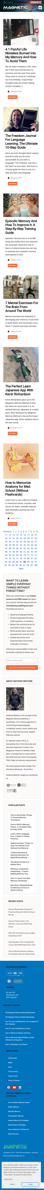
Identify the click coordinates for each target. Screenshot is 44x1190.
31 (13, 541)
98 (28, 565)
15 (21, 535)
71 (28, 555)
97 (24, 565)
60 (21, 552)
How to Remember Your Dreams (16, 1044)
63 (32, 552)
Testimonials (12, 1058)
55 (36, 548)
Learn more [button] (8, 1179)
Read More (28, 769)
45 (32, 545)
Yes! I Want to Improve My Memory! (22, 667)
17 (28, 535)
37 (36, 541)
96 (20, 565)
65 (6, 555)
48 (10, 548)
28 (36, 538)
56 (6, 552)
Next (21, 568)
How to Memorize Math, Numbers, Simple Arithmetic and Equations (19, 1039)
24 (21, 538)
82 (36, 558)
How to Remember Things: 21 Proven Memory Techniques (21, 817)
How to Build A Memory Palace (19, 1102)
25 (25, 538)
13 (13, 535)
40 (13, 545)
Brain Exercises (13, 1134)
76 (13, 558)
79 (25, 558)
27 (32, 538)
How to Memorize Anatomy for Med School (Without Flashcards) (18, 488)
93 (9, 565)
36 (32, 541)
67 (13, 555)
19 (36, 535)
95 (17, 565)
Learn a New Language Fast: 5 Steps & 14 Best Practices (20, 836)
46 (36, 545)
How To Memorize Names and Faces (18, 1033)
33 (21, 541)
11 (6, 535)
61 (25, 552)
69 (21, 555)
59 (17, 552)
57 (10, 552)
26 (28, 538)
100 (35, 565)
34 (25, 541)
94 (13, 565)
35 (28, 541)
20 (6, 538)
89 (28, 562)
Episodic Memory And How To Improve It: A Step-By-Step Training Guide (21, 227)
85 (13, 562)
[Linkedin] (20, 1087)
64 (36, 552)
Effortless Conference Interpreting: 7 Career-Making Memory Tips (20, 871)
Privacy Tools (12, 1076)
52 (25, 548)
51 (21, 548)
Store (10, 1067)
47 (6, 548)
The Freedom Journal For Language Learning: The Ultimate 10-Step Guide (21, 141)
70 (25, 555)
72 (32, 555)
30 (10, 541)
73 (36, 555)
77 (17, 558)
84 (10, 562)
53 (28, 548)
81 (32, 558)
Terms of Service (14, 1080)
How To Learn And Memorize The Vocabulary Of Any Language (21, 1023)
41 (17, 545)
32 (17, 541)
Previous (7, 531)
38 (6, 545)
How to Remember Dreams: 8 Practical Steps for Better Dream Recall (21, 912)
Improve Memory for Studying (18, 1120)
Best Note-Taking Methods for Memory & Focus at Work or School (21, 887)
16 (25, 535)
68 (17, 555)
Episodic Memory (14, 1111)
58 (13, 552)
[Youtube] (14, 1087)
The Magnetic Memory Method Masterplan (19, 1017)
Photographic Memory (16, 1116)
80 (28, 558)
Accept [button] (30, 1184)
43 (25, 545)
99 (31, 565)
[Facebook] (8, 1087)
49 (13, 548)
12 (10, 535)
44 (28, 545)
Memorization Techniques (17, 1125)
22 (13, 538)
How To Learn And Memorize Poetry (17, 1028)
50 (17, 548)
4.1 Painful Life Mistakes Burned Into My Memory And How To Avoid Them (20, 55)
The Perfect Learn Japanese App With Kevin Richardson (19, 390)
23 (17, 538)
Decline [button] (12, 1184)
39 (10, 545)
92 (6, 565)
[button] (40, 7)
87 (21, 562)
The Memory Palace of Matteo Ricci (20, 863)
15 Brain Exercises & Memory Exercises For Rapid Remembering (20, 855)
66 (10, 555)
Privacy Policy (13, 1071)
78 (21, 558)
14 (17, 535)
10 (37, 531)
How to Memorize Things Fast (18, 1129)
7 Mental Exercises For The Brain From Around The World (21, 307)
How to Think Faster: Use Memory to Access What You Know (20, 924)
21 (10, 538)
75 (10, 558)
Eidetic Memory (13, 1107)
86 (17, 562)
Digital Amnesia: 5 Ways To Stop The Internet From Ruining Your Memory (22, 845)
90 (32, 562)
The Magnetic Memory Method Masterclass (20, 1012)
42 (21, 545)
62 (28, 552)
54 (32, 548)
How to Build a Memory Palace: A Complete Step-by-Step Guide (21, 826)
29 (6, 541)
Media (10, 1062)
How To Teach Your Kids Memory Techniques (20, 879)
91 (36, 562)
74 (6, 558)
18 (32, 535)
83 (6, 562)
